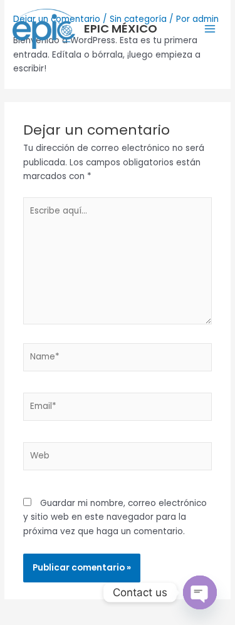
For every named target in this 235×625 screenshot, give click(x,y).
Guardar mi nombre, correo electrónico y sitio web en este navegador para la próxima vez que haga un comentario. (115, 517)
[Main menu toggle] (210, 28)
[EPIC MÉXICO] (44, 29)
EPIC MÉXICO (120, 28)
